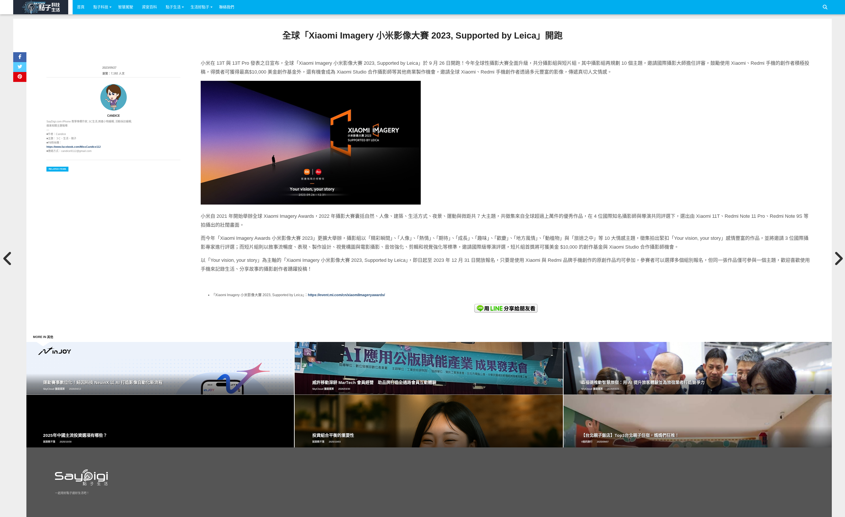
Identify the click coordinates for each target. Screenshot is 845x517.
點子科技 (100, 7)
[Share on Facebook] (19, 57)
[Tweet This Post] (19, 67)
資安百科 (149, 7)
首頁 (80, 7)
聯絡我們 (226, 7)
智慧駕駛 (125, 7)
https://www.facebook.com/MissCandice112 (73, 146)
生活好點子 (200, 7)
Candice (113, 115)
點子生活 (173, 7)
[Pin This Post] (19, 77)
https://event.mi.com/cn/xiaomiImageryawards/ (346, 295)
